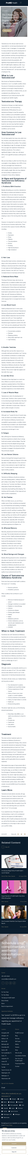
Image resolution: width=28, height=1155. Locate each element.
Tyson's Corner (14, 1111)
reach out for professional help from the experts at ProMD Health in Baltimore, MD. (12, 816)
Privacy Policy (8, 1125)
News (9, 876)
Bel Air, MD (4, 1041)
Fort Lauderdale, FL (6, 1053)
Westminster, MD (5, 1078)
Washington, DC (5, 1073)
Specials (13, 876)
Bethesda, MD (5, 1044)
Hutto (22, 1105)
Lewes (12, 1108)
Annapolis (5, 1099)
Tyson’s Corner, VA (6, 1070)
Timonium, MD (5, 1064)
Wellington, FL (5, 1075)
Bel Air (5, 1102)
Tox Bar (3, 1067)
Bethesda (12, 1102)
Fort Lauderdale (14, 1105)
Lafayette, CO (5, 1058)
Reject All (14, 1151)
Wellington (17, 1114)
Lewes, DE (4, 1061)
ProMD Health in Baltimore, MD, (13, 65)
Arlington (14, 1099)
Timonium (20, 1108)
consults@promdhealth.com (8, 979)
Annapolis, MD (5, 1033)
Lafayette (5, 1108)
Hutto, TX (3, 1055)
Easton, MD (4, 1050)
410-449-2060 (5, 976)
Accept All (14, 1143)
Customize (14, 1147)
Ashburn (22, 1099)
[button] (20, 3)
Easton (5, 1105)
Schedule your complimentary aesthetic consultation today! (13, 950)
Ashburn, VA (4, 1038)
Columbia (20, 1102)
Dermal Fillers (4, 876)
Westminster (6, 1117)
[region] (14, 1141)
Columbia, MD (5, 1047)
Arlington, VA (4, 1035)
